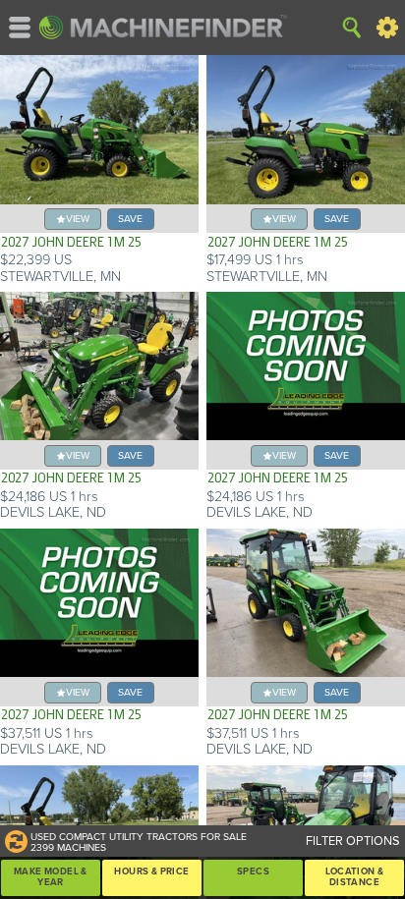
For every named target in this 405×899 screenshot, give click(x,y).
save (130, 218)
